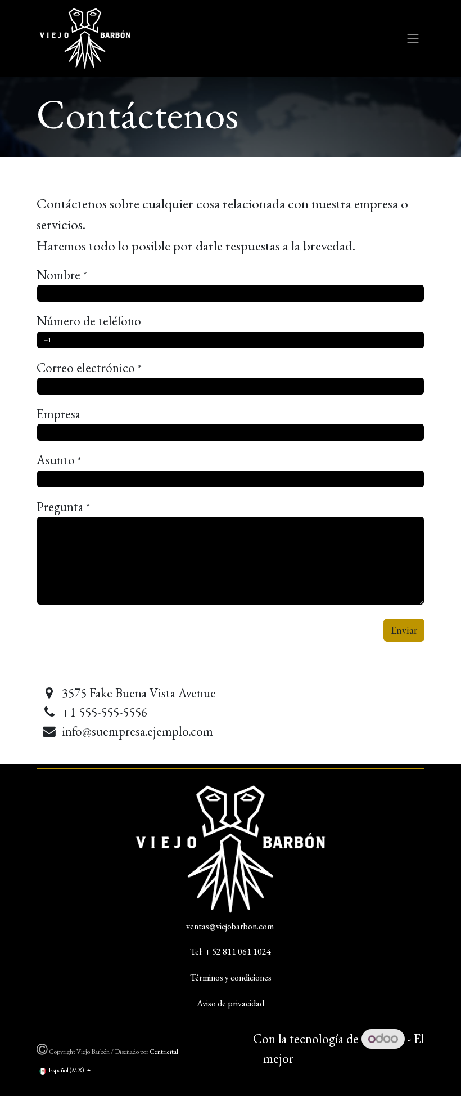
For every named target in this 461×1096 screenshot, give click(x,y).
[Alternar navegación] (413, 38)
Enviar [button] (404, 630)
